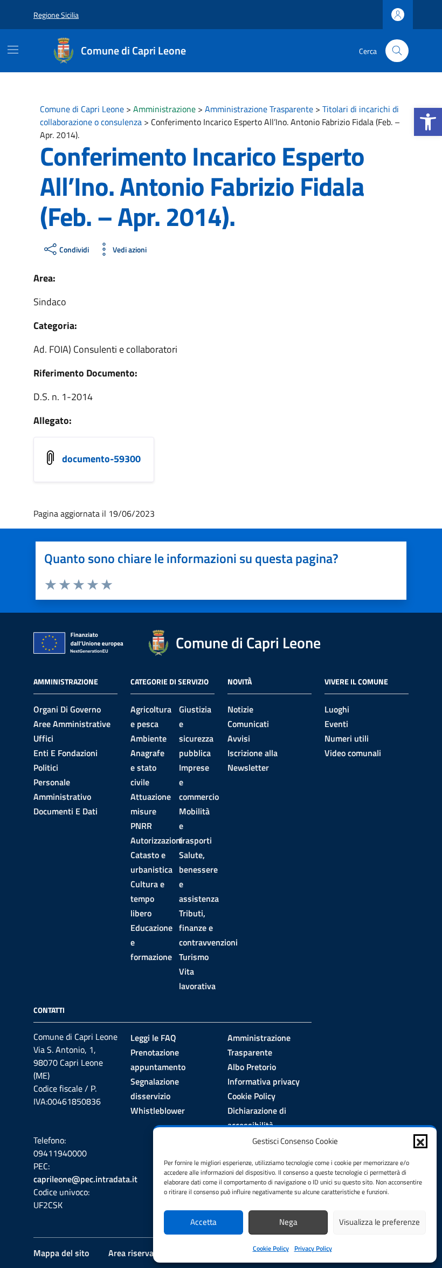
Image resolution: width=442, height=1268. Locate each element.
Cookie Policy (271, 1248)
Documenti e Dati (65, 811)
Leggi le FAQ (153, 1037)
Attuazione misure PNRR (150, 811)
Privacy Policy (313, 1248)
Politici (45, 767)
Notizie (240, 709)
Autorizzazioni (156, 840)
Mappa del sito (61, 1252)
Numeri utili (346, 738)
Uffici (43, 738)
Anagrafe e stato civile (147, 767)
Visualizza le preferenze (379, 1222)
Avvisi (238, 738)
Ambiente (148, 738)
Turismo (194, 956)
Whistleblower (157, 1110)
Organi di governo (67, 709)
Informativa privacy (263, 1081)
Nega (288, 1222)
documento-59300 (101, 458)
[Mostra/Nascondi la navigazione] (12, 49)
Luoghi (336, 709)
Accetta (203, 1222)
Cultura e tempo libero (147, 899)
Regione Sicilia (56, 14)
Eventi (336, 723)
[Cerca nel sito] (397, 51)
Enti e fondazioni (65, 752)
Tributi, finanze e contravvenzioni (208, 928)
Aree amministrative (71, 723)
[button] (428, 122)
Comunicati (248, 723)
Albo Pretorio (251, 1066)
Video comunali (352, 752)
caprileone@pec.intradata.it (85, 1179)
